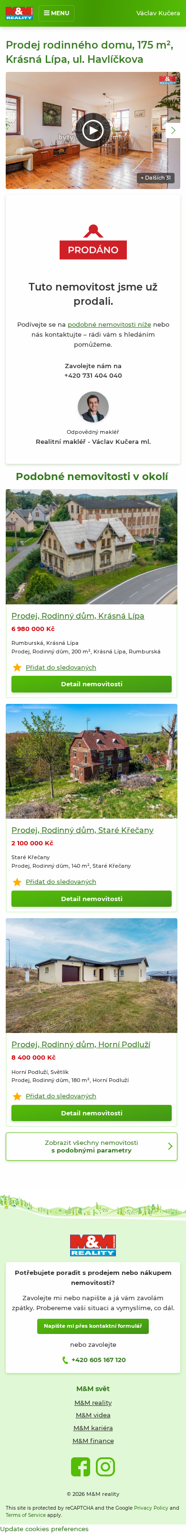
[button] (173, 130)
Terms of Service (26, 1515)
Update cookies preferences (44, 1529)
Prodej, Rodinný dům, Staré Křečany (82, 830)
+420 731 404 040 (93, 375)
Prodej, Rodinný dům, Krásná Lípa (78, 616)
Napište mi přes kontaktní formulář (93, 1326)
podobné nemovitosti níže (109, 324)
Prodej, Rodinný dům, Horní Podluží (80, 1044)
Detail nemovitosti (92, 684)
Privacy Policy (151, 1508)
